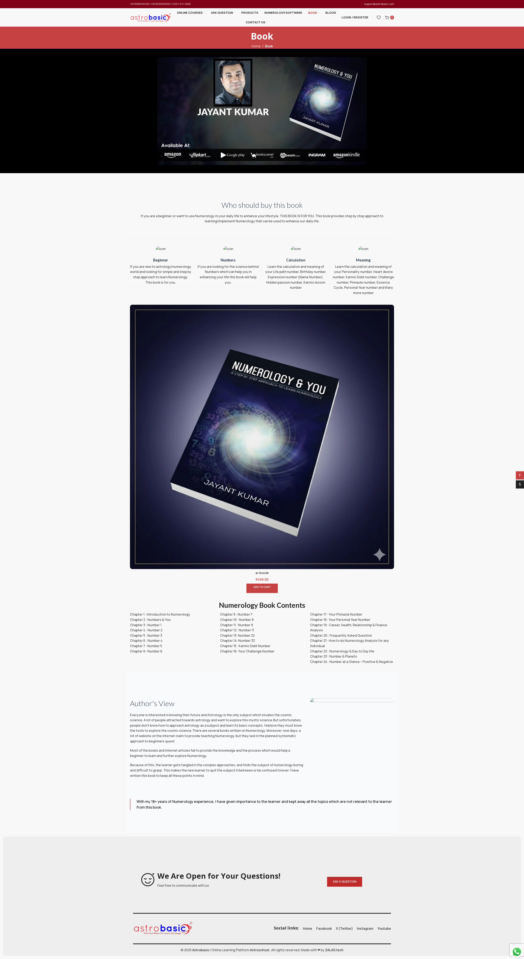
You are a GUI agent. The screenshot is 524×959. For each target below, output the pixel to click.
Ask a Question (344, 881)
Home (256, 46)
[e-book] (262, 437)
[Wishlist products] (379, 17)
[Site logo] (150, 17)
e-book (262, 573)
